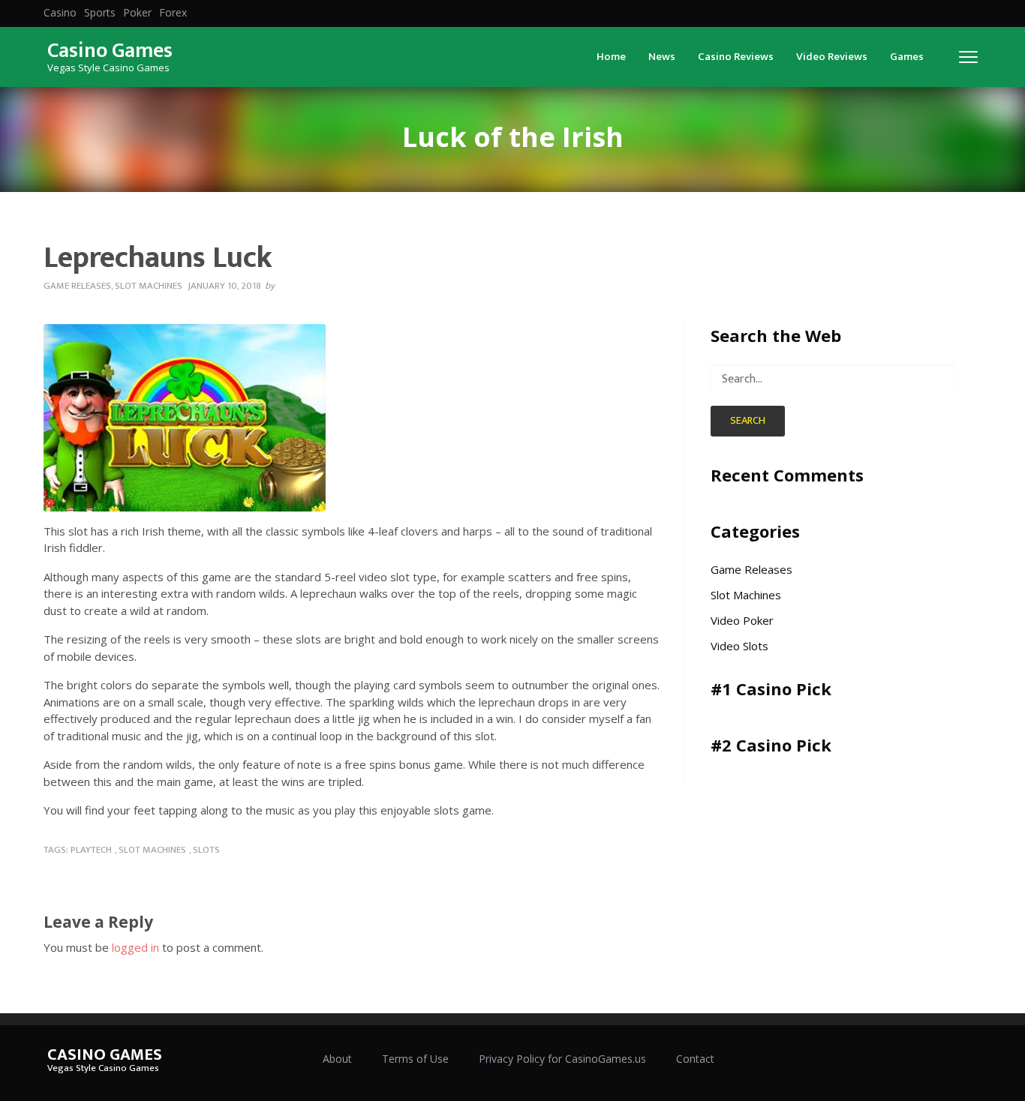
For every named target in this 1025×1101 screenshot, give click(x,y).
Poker (137, 13)
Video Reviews (831, 56)
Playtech (91, 850)
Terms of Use (415, 1059)
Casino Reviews (736, 56)
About (337, 1059)
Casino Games (110, 50)
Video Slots (739, 645)
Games (907, 56)
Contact (695, 1059)
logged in (135, 947)
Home (611, 56)
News (661, 56)
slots (206, 850)
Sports (100, 13)
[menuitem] (60, 13)
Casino (60, 13)
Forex (173, 13)
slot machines (152, 850)
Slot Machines (148, 286)
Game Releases (77, 286)
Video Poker (742, 620)
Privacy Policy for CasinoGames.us (562, 1059)
